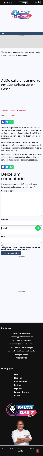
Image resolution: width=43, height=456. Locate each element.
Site (3, 237)
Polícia (17, 395)
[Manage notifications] (37, 451)
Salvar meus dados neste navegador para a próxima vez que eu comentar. (20, 248)
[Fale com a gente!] (38, 228)
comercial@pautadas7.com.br (21, 344)
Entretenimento (21, 392)
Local (16, 374)
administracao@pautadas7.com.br (21, 351)
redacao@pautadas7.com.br (22, 337)
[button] (3, 122)
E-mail (4, 228)
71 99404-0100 (21, 358)
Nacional (18, 378)
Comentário (7, 191)
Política (17, 385)
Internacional (20, 381)
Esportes (18, 388)
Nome (4, 219)
